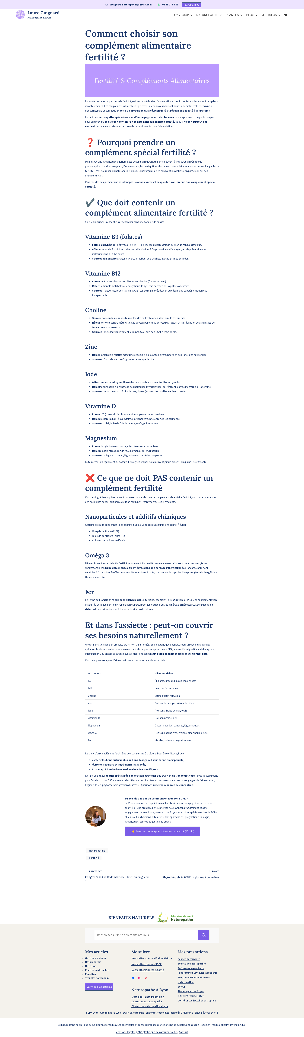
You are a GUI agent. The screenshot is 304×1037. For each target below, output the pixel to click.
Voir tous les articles (99, 986)
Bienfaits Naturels (131, 918)
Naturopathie (97, 850)
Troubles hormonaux (97, 978)
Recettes (90, 974)
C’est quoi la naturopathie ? (147, 996)
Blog (250, 15)
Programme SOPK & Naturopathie (197, 972)
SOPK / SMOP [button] (180, 15)
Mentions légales (125, 1032)
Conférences (185, 1000)
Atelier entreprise (205, 1000)
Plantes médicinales (97, 970)
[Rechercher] (204, 935)
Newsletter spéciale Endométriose (151, 958)
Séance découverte (189, 959)
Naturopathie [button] (207, 15)
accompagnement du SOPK (153, 775)
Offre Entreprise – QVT (191, 996)
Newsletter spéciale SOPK (146, 964)
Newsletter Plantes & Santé (147, 970)
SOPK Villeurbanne (133, 1012)
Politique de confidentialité (160, 1032)
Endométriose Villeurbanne (162, 1012)
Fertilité (94, 857)
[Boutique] (286, 15)
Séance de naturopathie (192, 963)
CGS (140, 1032)
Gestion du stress (95, 958)
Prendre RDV (191, 5)
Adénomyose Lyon (110, 1012)
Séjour (181, 986)
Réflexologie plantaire (191, 968)
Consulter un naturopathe (146, 1001)
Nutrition (90, 966)
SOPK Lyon (92, 1012)
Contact (183, 1032)
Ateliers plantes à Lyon (191, 991)
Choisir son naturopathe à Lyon (149, 1006)
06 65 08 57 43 (170, 4)
